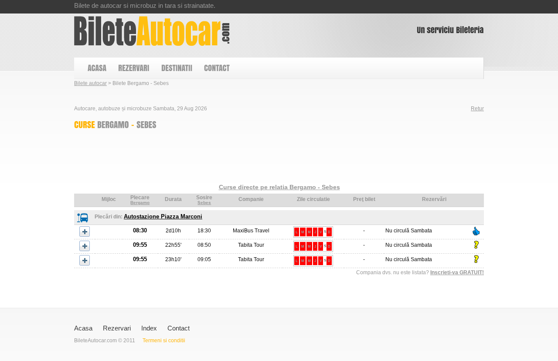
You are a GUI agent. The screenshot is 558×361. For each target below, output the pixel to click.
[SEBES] (146, 124)
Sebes (204, 202)
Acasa (83, 328)
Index (149, 328)
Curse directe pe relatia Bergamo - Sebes (279, 187)
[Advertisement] (232, 158)
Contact (178, 328)
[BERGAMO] (113, 124)
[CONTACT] (216, 68)
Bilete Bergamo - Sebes (152, 31)
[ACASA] (96, 68)
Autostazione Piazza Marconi (163, 216)
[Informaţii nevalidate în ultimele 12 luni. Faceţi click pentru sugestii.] (476, 245)
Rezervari (117, 328)
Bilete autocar (90, 83)
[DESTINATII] (176, 68)
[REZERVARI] (133, 68)
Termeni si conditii (164, 340)
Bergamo (140, 202)
